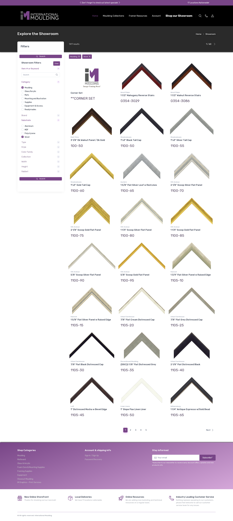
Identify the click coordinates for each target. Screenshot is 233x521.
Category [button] (25, 82)
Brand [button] (24, 115)
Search (42, 56)
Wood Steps (125, 92)
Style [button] (23, 147)
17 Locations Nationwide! (198, 3)
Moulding (21, 455)
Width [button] (24, 161)
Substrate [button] (26, 120)
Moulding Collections (113, 16)
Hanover (174, 272)
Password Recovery (93, 459)
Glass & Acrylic (23, 463)
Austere (124, 182)
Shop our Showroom (179, 15)
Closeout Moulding (25, 479)
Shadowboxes (126, 137)
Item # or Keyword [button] (30, 68)
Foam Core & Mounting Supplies (31, 467)
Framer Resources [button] (138, 16)
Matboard (21, 459)
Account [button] (156, 16)
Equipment (22, 475)
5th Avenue (175, 182)
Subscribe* (208, 457)
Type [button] (23, 142)
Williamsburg (176, 406)
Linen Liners (125, 406)
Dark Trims (75, 137)
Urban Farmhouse (127, 317)
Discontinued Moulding (129, 361)
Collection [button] (26, 157)
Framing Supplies (24, 471)
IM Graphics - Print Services (29, 482)
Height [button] (24, 166)
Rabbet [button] (24, 171)
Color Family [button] (27, 152)
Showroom (210, 34)
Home (95, 16)
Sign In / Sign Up (92, 455)
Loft (72, 406)
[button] (200, 16)
